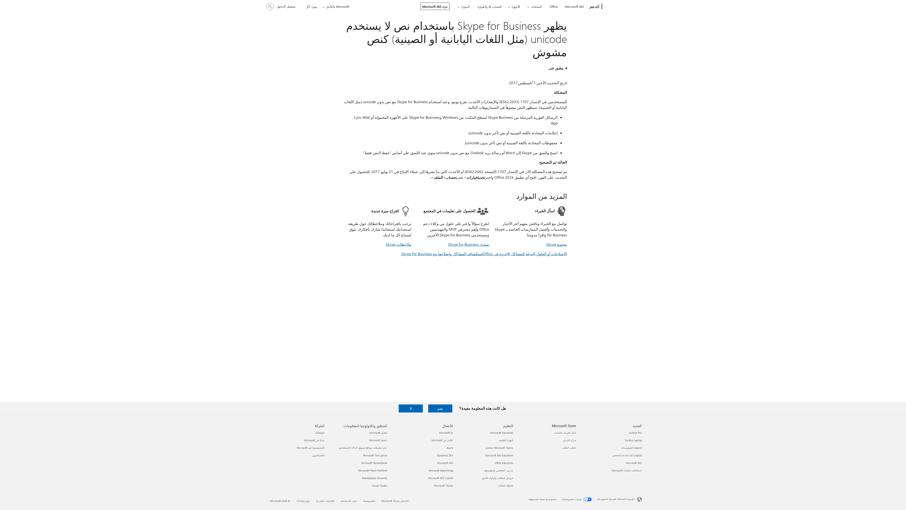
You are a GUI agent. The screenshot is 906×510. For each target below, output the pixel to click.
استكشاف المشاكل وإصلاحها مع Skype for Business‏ (442, 253)
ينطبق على (555, 68)
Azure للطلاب (505, 485)
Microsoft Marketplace (374, 463)
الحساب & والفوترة (490, 6)
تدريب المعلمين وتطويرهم (498, 470)
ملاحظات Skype (398, 244)
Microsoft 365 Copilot (440, 478)
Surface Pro (635, 432)
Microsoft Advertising (440, 470)
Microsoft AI (446, 432)
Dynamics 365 (445, 455)
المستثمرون (318, 455)
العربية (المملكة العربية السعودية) (616, 499)
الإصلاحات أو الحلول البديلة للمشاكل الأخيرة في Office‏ (525, 253)
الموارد (465, 6)
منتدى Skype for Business (468, 244)
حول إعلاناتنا (303, 501)
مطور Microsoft (378, 432)
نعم (440, 408)
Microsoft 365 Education (499, 455)
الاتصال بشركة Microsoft (395, 501)
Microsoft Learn (378, 440)
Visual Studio (379, 485)
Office (554, 6)
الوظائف (319, 432)
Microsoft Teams (443, 485)
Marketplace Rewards (374, 478)
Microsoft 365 (574, 6)
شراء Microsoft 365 (435, 6)
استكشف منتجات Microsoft (627, 470)
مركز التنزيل (569, 440)
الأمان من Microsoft (442, 440)
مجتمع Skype (556, 244)
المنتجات (536, 6)
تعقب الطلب (569, 448)
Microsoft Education (501, 432)
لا (411, 408)
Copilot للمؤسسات (631, 448)
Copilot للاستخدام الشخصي (627, 455)
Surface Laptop (633, 440)
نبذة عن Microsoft (314, 440)
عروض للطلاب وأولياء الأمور (497, 478)
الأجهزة (516, 6)
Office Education (504, 463)
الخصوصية (369, 501)
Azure (449, 448)
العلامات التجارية (325, 501)
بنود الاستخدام (349, 501)
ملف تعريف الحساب (565, 432)
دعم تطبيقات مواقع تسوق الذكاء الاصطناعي (363, 448)
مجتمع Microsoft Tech (375, 455)
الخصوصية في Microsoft (310, 448)
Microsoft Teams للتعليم (499, 448)
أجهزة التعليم (506, 440)
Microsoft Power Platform (372, 470)
